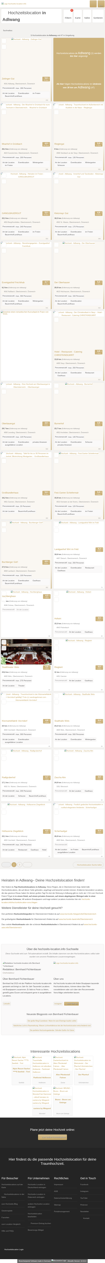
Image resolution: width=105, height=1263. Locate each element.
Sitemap (57, 1205)
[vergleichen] (4, 47)
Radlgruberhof (8, 777)
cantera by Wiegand (42, 1108)
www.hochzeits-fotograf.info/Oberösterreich (78, 914)
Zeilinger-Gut (8, 78)
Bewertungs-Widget (36, 1230)
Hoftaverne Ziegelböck (12, 831)
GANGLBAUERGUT (11, 213)
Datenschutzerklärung (63, 1198)
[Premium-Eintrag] (100, 1054)
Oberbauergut (8, 423)
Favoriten (5, 1217)
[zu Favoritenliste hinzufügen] (4, 40)
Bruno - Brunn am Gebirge (63, 1101)
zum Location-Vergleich (11, 1224)
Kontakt (86, 1218)
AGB (56, 1191)
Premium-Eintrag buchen (40, 1223)
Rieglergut (59, 144)
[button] (6, 864)
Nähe (87, 18)
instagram (58, 1004)
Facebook (84, 1184)
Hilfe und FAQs (8, 1231)
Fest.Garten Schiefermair (66, 492)
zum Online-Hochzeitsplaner (53, 1137)
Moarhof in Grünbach (12, 144)
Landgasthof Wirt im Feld (66, 549)
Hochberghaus (9, 596)
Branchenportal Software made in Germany (34, 1261)
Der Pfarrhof (83, 1075)
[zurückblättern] (7, 57)
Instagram (84, 1191)
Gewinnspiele (7, 1211)
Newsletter (84, 1211)
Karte (78, 18)
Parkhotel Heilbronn (42, 1078)
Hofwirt (57, 618)
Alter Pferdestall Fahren (63, 1076)
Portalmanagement (62, 1211)
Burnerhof (59, 423)
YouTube (83, 1198)
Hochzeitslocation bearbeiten (35, 1215)
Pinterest (83, 1205)
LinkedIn (7, 1004)
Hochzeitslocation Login (14, 1249)
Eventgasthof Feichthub (13, 282)
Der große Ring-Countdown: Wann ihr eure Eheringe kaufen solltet (52, 1021)
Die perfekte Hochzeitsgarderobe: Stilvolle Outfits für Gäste (52, 1030)
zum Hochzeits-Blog (10, 1204)
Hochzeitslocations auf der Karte (12, 1185)
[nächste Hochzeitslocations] (27, 864)
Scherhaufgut (60, 831)
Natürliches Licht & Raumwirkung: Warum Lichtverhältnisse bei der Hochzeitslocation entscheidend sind (52, 1026)
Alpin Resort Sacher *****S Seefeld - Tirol (21, 1070)
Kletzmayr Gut (61, 213)
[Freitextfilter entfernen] (93, 3)
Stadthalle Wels (61, 721)
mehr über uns (72, 1004)
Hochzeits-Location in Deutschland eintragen (37, 1185)
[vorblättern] (45, 57)
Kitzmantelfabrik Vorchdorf (14, 721)
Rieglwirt (58, 667)
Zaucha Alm (60, 777)
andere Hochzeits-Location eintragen (39, 1205)
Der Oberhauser (62, 282)
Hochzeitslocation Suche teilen (89, 865)
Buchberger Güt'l (10, 562)
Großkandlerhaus (10, 492)
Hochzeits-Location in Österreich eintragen (36, 1195)
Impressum (58, 1184)
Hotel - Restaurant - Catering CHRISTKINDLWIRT (68, 353)
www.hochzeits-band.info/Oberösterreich (76, 919)
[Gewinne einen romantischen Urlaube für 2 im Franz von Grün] (26, 314)
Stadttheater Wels (10, 667)
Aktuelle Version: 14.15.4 (77, 1261)
